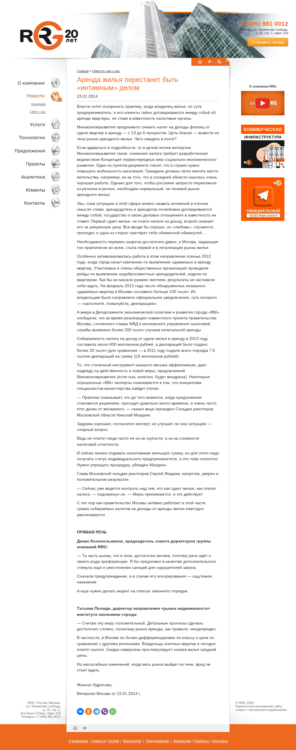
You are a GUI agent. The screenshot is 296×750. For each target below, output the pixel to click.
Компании (38, 104)
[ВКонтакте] (80, 711)
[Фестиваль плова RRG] (262, 167)
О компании (32, 82)
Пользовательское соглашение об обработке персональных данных (260, 714)
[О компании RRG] (262, 103)
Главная (83, 71)
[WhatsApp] (112, 711)
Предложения (157, 741)
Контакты (32, 202)
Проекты (32, 163)
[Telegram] (96, 711)
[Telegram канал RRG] (262, 219)
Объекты (32, 150)
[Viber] (104, 711)
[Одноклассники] (88, 711)
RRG (49, 35)
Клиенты (32, 189)
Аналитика (32, 176)
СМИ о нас (38, 112)
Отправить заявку (267, 42)
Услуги (32, 124)
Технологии (32, 137)
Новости (33, 95)
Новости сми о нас (106, 71)
